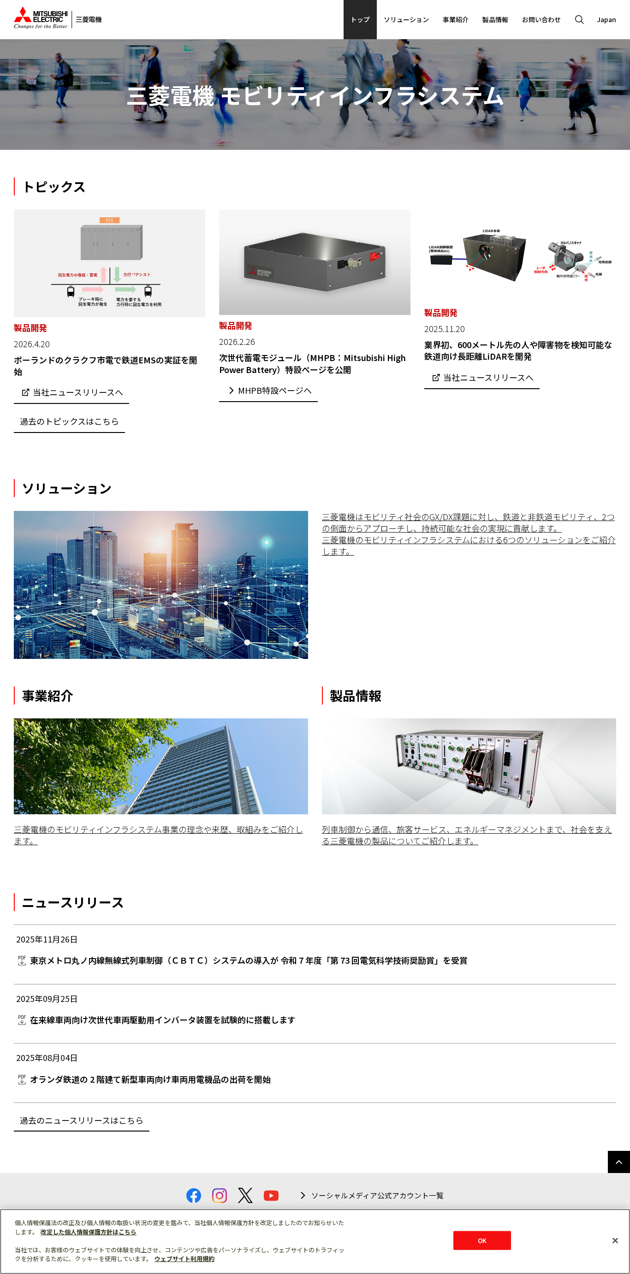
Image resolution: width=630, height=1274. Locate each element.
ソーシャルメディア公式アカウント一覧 (377, 1196)
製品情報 (495, 19)
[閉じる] (615, 1240)
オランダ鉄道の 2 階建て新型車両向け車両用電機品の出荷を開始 (150, 1079)
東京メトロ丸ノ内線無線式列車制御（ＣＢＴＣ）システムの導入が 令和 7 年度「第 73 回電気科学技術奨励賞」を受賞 (249, 960)
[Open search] (579, 19)
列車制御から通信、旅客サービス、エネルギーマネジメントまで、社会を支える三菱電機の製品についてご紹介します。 (467, 835)
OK (482, 1240)
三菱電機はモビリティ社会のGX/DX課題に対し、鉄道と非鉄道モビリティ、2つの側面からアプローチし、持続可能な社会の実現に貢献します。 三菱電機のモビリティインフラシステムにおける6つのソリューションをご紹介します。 (469, 533)
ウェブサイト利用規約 (184, 1258)
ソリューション (406, 19)
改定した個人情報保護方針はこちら (89, 1231)
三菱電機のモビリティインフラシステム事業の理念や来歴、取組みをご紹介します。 (158, 835)
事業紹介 (456, 19)
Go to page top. (619, 1162)
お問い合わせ (541, 19)
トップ (360, 19)
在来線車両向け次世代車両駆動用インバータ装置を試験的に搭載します (163, 1019)
